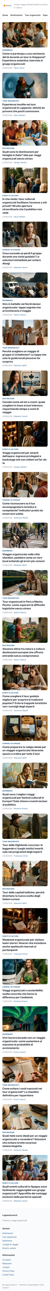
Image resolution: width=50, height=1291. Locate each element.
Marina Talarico (20, 315)
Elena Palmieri (19, 115)
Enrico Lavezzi (19, 1052)
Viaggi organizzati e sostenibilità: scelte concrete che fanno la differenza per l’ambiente (22, 994)
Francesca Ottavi (21, 856)
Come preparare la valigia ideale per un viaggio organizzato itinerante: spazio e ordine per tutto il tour (24, 750)
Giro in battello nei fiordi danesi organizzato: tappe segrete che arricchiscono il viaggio (21, 307)
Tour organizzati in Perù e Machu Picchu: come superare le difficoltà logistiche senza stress (23, 605)
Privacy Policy (8, 1271)
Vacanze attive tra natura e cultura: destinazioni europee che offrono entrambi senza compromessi (23, 652)
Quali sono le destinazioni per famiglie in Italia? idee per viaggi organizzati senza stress (21, 155)
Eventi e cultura (10, 196)
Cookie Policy (8, 1275)
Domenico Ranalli (21, 518)
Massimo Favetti (20, 267)
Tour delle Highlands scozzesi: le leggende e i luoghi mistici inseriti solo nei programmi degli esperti (22, 848)
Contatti (5, 1267)
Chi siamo (6, 1260)
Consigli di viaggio (11, 250)
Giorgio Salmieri (20, 162)
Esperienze (7, 50)
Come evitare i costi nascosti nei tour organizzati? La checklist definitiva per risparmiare (22, 1092)
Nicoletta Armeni (21, 808)
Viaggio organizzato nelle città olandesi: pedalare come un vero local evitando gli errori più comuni (23, 558)
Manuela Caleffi (20, 365)
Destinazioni (16, 15)
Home (5, 15)
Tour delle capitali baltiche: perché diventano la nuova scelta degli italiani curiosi (23, 896)
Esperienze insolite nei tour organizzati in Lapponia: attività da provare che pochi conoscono (23, 108)
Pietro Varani (19, 68)
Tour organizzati (33, 15)
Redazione (7, 1263)
